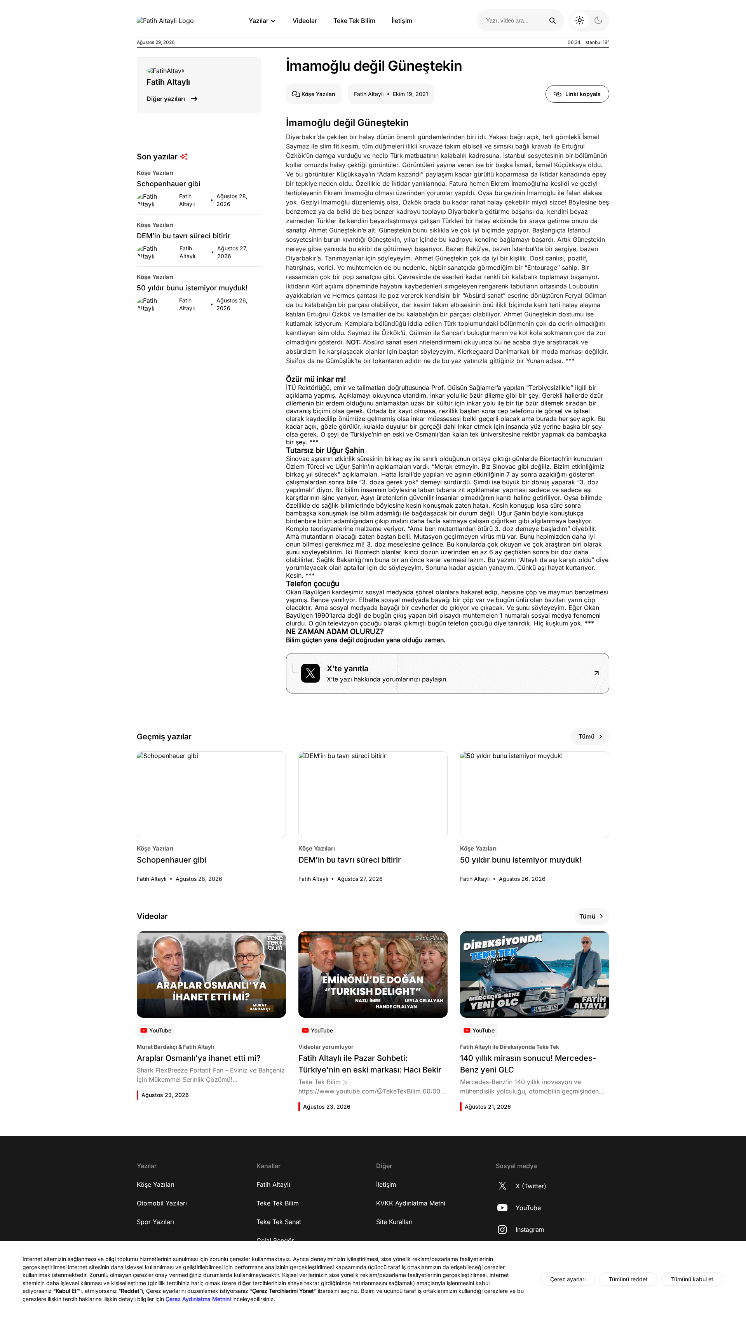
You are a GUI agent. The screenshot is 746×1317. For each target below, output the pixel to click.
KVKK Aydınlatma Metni (410, 1203)
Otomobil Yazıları (162, 1203)
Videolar (305, 20)
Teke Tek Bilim (354, 20)
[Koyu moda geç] (589, 20)
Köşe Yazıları (155, 1184)
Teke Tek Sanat (278, 1222)
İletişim (402, 20)
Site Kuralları (394, 1222)
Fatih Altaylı (273, 1184)
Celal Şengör (275, 1240)
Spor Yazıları (155, 1222)
